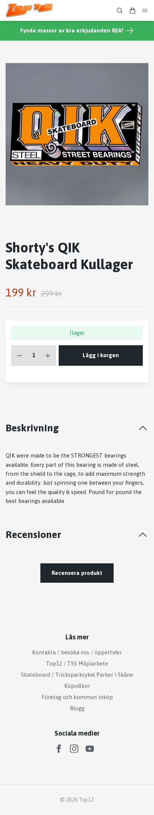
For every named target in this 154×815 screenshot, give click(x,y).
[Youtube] (90, 749)
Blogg (77, 708)
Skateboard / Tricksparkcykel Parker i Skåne (77, 674)
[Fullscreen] (77, 134)
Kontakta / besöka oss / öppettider (77, 652)
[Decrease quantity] (19, 355)
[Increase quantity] (48, 355)
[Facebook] (59, 749)
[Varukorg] (132, 10)
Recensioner (33, 534)
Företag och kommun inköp (77, 697)
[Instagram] (74, 749)
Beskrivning (32, 428)
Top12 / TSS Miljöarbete (77, 663)
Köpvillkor (77, 686)
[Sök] (119, 10)
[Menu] (145, 10)
